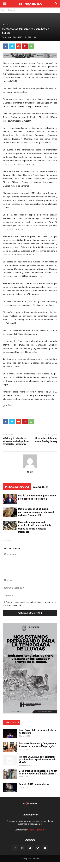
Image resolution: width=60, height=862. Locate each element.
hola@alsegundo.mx (36, 829)
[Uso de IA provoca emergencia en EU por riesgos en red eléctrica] (10, 499)
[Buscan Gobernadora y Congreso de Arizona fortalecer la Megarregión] (10, 747)
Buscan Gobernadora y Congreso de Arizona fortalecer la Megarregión (37, 745)
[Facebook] (15, 848)
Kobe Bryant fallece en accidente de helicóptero (37, 731)
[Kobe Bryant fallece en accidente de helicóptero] (10, 733)
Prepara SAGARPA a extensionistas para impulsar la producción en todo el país (37, 759)
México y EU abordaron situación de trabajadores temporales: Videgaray (16, 441)
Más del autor (40, 487)
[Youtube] (45, 848)
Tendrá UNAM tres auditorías (34, 784)
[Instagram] (22, 848)
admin (8, 37)
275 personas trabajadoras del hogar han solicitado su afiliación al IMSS (38, 772)
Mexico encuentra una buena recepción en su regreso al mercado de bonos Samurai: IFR (36, 512)
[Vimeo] (37, 848)
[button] (56, 4)
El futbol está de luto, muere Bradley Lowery (46, 440)
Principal (11, 10)
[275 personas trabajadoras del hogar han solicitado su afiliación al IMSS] (10, 774)
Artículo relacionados (16, 487)
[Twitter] (30, 848)
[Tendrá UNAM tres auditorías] (10, 787)
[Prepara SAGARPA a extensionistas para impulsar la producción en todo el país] (10, 760)
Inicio (3, 10)
